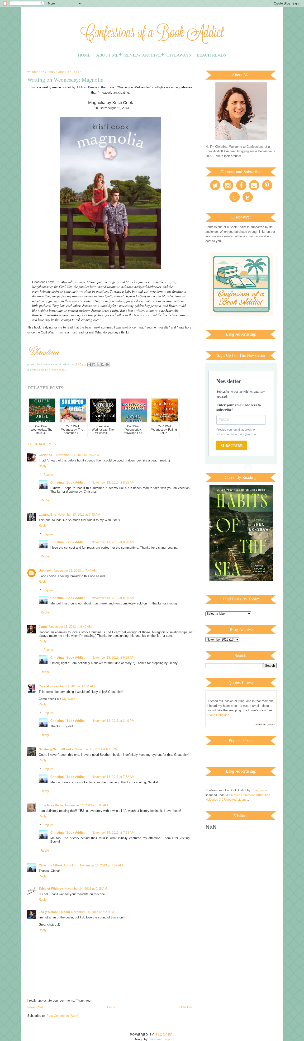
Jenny (43, 626)
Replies (48, 474)
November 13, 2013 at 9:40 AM (70, 626)
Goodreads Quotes (264, 724)
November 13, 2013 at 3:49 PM (113, 721)
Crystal (44, 686)
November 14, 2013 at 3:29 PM (92, 912)
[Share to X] (98, 364)
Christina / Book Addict (67, 482)
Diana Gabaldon (218, 715)
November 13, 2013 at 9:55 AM (113, 657)
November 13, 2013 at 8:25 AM (113, 482)
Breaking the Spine (101, 87)
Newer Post (35, 1007)
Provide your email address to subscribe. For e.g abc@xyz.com (237, 432)
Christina (258, 790)
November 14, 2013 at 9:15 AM (85, 888)
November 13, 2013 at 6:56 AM (77, 455)
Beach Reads (211, 55)
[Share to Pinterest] (107, 364)
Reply (43, 466)
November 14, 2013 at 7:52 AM (113, 777)
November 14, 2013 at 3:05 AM (86, 805)
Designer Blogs (159, 1039)
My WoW (68, 699)
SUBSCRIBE (232, 445)
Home (84, 55)
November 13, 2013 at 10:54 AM (72, 686)
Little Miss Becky (51, 805)
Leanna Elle (47, 514)
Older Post (186, 1007)
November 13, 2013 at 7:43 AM (78, 514)
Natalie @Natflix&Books (56, 749)
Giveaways (178, 55)
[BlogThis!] (93, 364)
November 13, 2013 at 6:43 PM (96, 749)
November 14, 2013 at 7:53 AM (113, 832)
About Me (107, 55)
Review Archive (142, 55)
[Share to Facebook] (102, 364)
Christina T (47, 455)
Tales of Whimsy (51, 888)
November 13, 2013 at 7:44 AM (75, 570)
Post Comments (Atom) (63, 1015)
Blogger (164, 1034)
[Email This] (89, 364)
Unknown (45, 570)
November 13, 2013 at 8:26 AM (113, 542)
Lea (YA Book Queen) (54, 912)
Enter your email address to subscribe (238, 407)
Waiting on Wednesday (51, 369)
